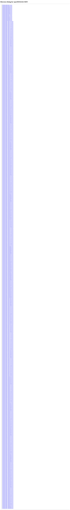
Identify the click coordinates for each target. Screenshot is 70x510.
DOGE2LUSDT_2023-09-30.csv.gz (7, 297)
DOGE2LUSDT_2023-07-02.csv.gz (7, 220)
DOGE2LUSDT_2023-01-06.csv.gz (7, 69)
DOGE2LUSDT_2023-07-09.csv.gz (7, 226)
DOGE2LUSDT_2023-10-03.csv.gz (7, 300)
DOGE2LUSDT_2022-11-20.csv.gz (7, 29)
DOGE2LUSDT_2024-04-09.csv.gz (7, 461)
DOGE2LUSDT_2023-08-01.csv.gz (7, 246)
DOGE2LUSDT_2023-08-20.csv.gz (7, 262)
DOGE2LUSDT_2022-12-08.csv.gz (7, 45)
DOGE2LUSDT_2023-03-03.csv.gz (7, 117)
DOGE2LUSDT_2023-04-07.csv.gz (7, 147)
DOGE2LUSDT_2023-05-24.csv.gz (7, 187)
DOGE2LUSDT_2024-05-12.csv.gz (7, 489)
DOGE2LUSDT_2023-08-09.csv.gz (7, 253)
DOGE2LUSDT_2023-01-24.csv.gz (7, 85)
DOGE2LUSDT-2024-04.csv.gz (7, 19)
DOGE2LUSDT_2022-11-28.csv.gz (7, 36)
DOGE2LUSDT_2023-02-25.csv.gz (7, 112)
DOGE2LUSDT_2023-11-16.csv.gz (7, 337)
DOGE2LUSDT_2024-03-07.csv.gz (7, 433)
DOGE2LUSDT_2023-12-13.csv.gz (7, 360)
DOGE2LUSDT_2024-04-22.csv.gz (7, 472)
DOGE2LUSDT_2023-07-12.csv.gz (7, 229)
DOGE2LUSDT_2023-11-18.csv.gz (7, 339)
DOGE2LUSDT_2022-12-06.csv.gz (7, 43)
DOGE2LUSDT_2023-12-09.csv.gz (7, 357)
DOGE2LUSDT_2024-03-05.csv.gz (7, 431)
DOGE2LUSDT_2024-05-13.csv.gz (7, 490)
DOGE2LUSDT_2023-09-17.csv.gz (7, 286)
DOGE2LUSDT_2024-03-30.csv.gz (7, 452)
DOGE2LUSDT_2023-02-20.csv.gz (7, 108)
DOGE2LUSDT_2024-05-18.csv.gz (7, 494)
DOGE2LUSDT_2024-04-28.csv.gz (7, 477)
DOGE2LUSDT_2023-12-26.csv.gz (7, 371)
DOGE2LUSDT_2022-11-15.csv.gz (7, 25)
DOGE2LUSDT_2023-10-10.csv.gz (7, 306)
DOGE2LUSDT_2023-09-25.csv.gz (7, 293)
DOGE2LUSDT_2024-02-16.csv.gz (7, 416)
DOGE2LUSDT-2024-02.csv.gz (7, 17)
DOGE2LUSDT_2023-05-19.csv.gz (7, 183)
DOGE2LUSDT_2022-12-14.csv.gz (7, 50)
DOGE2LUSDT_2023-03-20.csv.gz (7, 132)
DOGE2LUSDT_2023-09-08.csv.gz (7, 278)
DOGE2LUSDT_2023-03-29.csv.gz (7, 139)
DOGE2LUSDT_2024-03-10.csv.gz (7, 435)
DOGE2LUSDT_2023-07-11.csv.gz (7, 228)
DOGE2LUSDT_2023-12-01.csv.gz (7, 350)
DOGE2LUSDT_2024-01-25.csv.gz (7, 397)
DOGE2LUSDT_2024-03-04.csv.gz (7, 430)
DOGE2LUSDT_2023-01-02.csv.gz (7, 66)
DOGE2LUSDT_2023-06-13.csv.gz (7, 204)
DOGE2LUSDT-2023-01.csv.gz (7, 6)
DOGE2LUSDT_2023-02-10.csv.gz (7, 99)
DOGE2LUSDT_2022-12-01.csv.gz (7, 39)
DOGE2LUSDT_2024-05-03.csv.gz (7, 481)
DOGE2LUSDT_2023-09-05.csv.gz (7, 276)
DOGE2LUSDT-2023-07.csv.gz (7, 11)
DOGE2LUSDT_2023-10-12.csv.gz (7, 307)
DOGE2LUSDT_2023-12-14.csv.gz (7, 361)
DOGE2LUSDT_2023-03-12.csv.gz (7, 125)
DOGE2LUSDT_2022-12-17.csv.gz (7, 52)
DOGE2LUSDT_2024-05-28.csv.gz (7, 503)
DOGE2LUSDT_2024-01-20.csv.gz (7, 393)
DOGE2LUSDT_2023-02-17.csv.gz (7, 105)
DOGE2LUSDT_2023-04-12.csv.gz (7, 151)
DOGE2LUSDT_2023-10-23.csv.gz (7, 317)
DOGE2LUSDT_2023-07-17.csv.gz (7, 233)
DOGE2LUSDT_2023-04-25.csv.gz (7, 162)
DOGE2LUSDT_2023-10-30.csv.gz (7, 323)
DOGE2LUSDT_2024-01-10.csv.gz (7, 384)
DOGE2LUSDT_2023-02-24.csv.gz (7, 111)
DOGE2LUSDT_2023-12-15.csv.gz (7, 362)
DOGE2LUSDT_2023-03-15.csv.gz (7, 127)
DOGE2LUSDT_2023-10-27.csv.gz (7, 320)
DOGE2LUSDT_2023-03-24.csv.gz (7, 135)
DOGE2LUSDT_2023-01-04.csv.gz (7, 68)
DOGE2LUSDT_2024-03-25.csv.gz (7, 448)
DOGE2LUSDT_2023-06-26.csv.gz (7, 215)
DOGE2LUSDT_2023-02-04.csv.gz (7, 94)
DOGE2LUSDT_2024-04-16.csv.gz (7, 467)
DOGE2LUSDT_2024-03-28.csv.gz (7, 451)
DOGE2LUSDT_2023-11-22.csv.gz (7, 342)
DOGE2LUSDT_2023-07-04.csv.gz (7, 222)
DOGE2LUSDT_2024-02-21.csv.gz (7, 420)
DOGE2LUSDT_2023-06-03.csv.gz (7, 196)
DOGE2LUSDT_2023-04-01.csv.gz (7, 142)
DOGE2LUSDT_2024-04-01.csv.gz (7, 454)
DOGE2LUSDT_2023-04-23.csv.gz (7, 161)
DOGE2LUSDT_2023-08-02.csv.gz (7, 247)
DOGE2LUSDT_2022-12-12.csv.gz (7, 48)
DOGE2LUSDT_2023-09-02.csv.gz (7, 273)
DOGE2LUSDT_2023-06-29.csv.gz (7, 218)
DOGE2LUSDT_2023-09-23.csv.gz (7, 291)
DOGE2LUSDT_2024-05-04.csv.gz (7, 482)
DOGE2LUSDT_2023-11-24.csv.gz (7, 344)
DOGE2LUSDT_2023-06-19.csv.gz (7, 209)
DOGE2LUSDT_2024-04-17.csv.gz (7, 468)
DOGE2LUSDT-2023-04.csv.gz (7, 9)
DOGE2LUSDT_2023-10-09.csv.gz (7, 305)
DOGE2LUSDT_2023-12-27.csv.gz (7, 372)
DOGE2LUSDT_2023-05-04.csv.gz (7, 170)
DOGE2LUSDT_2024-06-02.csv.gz (7, 507)
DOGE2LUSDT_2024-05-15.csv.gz (7, 492)
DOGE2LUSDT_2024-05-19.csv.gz (7, 495)
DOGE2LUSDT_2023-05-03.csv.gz (7, 169)
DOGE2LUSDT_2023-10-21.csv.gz (7, 315)
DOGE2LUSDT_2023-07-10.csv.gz (7, 227)
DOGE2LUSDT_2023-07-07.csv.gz (7, 225)
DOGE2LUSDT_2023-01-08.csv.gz (7, 71)
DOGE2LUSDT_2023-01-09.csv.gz (7, 72)
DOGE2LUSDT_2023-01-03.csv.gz (7, 67)
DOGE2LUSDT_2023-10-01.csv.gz (7, 298)
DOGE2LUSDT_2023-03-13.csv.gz (7, 126)
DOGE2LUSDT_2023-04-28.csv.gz (7, 165)
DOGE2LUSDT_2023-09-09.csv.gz (7, 279)
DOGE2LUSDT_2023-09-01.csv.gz (7, 272)
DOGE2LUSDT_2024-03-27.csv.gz (7, 450)
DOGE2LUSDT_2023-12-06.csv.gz (7, 354)
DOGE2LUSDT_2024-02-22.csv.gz (7, 421)
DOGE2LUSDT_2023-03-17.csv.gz (7, 129)
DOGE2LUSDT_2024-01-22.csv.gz (7, 394)
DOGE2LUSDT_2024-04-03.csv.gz (7, 456)
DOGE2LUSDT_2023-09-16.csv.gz (7, 285)
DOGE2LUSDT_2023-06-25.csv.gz (7, 214)
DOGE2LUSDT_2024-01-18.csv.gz (7, 391)
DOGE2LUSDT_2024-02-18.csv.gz (7, 417)
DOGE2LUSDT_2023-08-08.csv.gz (7, 252)
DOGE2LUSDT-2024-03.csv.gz (7, 18)
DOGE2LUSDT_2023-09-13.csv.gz (7, 283)
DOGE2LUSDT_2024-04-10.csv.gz (7, 462)
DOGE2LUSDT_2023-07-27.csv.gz (7, 242)
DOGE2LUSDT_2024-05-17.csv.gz (7, 493)
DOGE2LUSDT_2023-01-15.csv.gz (7, 77)
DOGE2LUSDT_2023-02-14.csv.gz (7, 103)
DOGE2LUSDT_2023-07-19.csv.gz (7, 235)
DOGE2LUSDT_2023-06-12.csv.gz (7, 203)
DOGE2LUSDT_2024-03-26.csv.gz (7, 449)
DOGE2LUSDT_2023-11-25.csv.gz (7, 345)
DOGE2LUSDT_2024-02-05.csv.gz (7, 406)
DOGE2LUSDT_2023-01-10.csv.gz (7, 73)
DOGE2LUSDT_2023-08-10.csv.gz (7, 254)
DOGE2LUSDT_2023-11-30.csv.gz (7, 349)
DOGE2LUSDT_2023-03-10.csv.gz (7, 123)
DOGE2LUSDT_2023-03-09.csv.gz (7, 122)
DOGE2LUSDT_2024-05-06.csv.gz (7, 484)
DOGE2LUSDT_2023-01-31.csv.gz (7, 91)
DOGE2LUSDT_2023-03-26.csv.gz (7, 137)
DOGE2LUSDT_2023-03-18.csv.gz (7, 130)
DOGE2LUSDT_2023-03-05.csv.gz (7, 119)
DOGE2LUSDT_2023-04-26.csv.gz (7, 163)
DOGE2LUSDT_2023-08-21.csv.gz (7, 263)
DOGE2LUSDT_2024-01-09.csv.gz (7, 383)
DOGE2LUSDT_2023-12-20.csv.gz (7, 366)
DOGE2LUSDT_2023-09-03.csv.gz (7, 274)
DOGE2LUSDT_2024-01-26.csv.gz (7, 398)
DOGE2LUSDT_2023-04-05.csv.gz (7, 145)
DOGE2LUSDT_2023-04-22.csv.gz (7, 160)
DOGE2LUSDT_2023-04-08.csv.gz (7, 148)
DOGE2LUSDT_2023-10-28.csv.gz (7, 321)
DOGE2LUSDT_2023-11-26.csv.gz (7, 346)
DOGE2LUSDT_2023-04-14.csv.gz (7, 153)
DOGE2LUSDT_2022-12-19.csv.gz (7, 54)
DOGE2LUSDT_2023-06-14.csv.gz (7, 205)
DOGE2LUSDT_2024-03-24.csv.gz (7, 447)
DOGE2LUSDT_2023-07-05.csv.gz (7, 223)
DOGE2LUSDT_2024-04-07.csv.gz (7, 459)
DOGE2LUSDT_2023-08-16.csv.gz (7, 259)
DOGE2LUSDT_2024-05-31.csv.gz (7, 505)
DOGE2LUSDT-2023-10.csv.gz (7, 14)
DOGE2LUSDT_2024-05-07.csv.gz (7, 485)
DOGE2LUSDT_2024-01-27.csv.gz (7, 399)
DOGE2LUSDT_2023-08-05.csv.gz (7, 249)
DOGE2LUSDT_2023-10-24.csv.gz (7, 318)
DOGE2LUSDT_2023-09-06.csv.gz (7, 277)
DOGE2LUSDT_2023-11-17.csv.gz (7, 338)
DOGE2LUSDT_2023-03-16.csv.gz (7, 128)
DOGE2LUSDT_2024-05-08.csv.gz (7, 486)
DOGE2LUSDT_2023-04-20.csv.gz (7, 158)
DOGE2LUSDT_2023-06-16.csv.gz (7, 207)
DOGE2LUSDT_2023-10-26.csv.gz (7, 319)
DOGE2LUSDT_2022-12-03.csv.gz (7, 40)
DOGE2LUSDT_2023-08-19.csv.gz (7, 261)
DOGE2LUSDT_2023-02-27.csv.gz (7, 114)
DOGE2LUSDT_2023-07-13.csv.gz (7, 230)
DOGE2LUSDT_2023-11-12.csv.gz (7, 334)
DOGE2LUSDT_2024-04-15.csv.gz (7, 466)
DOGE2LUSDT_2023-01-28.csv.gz (7, 88)
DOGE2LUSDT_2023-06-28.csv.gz (7, 217)
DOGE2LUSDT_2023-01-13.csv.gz (7, 75)
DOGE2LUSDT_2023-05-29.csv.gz (7, 191)
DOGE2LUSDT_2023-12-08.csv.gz (7, 356)
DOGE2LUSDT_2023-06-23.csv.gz (7, 213)
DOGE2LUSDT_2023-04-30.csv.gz (7, 167)
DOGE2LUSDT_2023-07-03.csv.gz (7, 221)
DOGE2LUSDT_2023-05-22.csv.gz (7, 185)
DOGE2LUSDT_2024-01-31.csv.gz (7, 402)
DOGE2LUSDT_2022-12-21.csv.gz (7, 56)
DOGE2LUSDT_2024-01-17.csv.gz (7, 390)
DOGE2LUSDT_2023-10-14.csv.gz (7, 309)
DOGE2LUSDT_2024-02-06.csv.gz (7, 407)
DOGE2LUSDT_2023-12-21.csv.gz (7, 367)
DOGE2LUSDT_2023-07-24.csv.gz (7, 239)
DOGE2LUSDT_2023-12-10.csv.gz (7, 358)
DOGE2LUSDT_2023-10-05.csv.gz (7, 301)
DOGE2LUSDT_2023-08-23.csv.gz (7, 265)
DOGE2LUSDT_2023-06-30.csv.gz (7, 219)
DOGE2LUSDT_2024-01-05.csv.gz (7, 380)
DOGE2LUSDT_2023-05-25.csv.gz (7, 188)
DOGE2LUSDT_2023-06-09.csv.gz (7, 201)
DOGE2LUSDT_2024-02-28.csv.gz (7, 426)
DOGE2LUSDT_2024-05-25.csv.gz (7, 500)
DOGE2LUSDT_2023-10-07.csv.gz (7, 303)
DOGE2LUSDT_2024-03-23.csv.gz (7, 446)
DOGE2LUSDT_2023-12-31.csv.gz (7, 376)
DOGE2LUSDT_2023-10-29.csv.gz (7, 322)
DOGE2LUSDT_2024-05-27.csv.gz (7, 502)
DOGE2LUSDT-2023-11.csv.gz (7, 15)
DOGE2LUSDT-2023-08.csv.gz (7, 12)
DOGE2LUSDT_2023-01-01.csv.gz (7, 65)
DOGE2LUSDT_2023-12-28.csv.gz (7, 373)
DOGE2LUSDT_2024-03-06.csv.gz (7, 432)
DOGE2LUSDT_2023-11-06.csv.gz (7, 329)
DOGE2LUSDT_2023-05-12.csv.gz (7, 177)
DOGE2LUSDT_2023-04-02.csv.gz (7, 143)
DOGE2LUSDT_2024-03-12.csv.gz (7, 437)
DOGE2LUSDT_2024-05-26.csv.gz (7, 501)
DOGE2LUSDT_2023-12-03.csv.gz (7, 352)
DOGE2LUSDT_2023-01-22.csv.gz (7, 83)
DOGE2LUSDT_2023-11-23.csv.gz (7, 343)
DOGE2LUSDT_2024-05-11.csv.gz (7, 488)
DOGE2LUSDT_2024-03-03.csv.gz (7, 429)
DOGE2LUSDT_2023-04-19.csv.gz (7, 157)
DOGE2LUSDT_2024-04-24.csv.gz (7, 474)
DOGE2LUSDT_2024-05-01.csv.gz (7, 480)
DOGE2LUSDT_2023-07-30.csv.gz (7, 244)
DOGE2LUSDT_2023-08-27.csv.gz (7, 268)
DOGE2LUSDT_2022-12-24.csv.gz (7, 58)
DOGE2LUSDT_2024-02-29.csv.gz (7, 427)
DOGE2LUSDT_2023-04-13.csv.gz (7, 152)
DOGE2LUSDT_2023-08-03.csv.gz (7, 248)
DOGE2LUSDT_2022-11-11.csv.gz (7, 22)
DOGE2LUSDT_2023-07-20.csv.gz (7, 236)
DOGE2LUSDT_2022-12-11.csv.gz (7, 47)
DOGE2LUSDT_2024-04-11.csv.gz (7, 463)
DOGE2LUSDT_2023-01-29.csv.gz (7, 89)
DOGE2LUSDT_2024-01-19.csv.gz (7, 392)
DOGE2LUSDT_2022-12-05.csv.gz (7, 42)
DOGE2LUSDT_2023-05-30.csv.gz (7, 192)
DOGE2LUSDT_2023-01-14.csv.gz (7, 76)
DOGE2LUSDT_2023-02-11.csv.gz (7, 100)
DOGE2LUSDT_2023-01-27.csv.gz (7, 87)
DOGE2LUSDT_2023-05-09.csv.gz (7, 174)
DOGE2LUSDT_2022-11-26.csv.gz (7, 34)
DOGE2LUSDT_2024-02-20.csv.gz (7, 419)
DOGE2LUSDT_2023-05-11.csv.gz (7, 176)
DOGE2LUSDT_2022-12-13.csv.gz (7, 49)
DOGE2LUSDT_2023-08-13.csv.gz (7, 256)
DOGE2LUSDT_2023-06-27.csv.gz (7, 216)
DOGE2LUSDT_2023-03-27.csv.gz (7, 138)
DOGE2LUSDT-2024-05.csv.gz (7, 20)
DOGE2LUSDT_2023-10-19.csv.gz (7, 313)
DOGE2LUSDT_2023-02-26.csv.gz (7, 113)
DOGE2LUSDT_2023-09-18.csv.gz (7, 287)
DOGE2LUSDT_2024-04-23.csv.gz (7, 473)
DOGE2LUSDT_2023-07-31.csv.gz (7, 245)
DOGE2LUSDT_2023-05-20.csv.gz (7, 184)
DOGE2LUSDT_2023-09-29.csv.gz (7, 296)
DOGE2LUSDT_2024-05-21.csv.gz (7, 497)
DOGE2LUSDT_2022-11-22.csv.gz (7, 31)
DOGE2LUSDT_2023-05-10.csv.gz (7, 175)
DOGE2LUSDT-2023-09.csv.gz (7, 13)
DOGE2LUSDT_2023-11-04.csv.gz (7, 327)
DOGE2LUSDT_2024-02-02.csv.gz (7, 404)
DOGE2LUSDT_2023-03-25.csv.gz (7, 136)
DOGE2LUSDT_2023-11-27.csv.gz (7, 347)
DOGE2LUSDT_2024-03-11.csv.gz (7, 436)
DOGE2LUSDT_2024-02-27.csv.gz (7, 425)
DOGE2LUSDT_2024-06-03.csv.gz (7, 508)
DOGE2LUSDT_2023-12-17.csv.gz (7, 364)
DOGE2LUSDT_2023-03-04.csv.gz (7, 118)
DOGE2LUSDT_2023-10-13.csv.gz (7, 308)
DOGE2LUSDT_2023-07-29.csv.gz (7, 243)
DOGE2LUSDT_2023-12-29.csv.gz (7, 374)
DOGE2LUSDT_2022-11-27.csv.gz (7, 35)
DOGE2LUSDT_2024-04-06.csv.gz (7, 458)
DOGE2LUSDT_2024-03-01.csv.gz (7, 428)
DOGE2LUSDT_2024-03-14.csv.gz (7, 439)
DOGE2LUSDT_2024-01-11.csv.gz (7, 385)
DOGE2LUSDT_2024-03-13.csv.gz (7, 438)
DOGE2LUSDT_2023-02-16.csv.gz (7, 104)
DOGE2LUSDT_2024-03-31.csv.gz (7, 453)
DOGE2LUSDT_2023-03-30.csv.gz (7, 140)
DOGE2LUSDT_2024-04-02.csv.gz (7, 455)
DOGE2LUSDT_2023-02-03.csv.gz (7, 93)
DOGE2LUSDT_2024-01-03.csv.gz (7, 378)
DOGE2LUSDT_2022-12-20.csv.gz (7, 55)
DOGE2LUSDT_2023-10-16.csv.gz (7, 311)
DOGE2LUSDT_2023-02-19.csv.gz (7, 107)
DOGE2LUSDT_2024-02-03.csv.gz (7, 405)
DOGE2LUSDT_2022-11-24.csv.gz (7, 33)
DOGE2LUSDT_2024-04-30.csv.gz (7, 479)
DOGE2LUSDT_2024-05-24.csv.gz (7, 499)
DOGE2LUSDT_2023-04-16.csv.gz (7, 155)
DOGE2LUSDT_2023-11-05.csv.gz (7, 328)
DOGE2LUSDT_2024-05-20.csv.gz (7, 496)
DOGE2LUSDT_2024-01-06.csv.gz (7, 381)
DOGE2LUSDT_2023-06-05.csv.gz (7, 197)
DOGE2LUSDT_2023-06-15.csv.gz (7, 206)
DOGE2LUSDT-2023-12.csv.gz (7, 16)
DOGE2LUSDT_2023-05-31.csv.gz (7, 193)
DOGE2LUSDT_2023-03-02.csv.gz (7, 116)
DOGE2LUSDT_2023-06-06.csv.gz (7, 198)
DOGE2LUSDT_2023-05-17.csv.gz (7, 181)
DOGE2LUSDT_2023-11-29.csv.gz (7, 348)
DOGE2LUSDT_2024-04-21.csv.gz (7, 471)
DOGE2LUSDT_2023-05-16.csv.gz (7, 180)
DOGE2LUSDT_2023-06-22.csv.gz (7, 212)
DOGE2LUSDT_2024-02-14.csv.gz (7, 414)
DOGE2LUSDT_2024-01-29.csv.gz (7, 400)
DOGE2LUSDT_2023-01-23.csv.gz (7, 84)
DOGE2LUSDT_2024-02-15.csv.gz (7, 415)
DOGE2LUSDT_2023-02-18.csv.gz (7, 106)
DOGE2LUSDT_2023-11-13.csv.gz (7, 335)
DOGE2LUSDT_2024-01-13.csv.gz (7, 387)
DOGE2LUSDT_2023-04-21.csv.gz (7, 159)
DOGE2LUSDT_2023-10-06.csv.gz (7, 302)
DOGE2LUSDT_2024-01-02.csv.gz (7, 377)
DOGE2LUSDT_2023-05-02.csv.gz (7, 168)
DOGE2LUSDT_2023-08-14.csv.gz (7, 257)
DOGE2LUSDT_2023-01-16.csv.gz (7, 78)
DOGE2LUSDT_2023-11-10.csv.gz (7, 332)
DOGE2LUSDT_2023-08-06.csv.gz (7, 250)
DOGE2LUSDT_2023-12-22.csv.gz (7, 368)
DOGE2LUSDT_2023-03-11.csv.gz (7, 124)
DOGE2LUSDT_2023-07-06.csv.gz (7, 224)
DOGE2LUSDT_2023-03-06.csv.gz (7, 120)
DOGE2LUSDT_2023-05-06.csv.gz (7, 172)
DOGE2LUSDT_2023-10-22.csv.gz (7, 316)
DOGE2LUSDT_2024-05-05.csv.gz (7, 483)
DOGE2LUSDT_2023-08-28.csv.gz (7, 269)
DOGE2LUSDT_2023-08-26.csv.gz (7, 267)
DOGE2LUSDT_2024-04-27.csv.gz (7, 476)
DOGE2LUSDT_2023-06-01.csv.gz (7, 194)
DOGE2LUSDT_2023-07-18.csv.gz (7, 234)
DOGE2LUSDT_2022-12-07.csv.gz (7, 44)
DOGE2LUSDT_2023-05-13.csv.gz (7, 178)
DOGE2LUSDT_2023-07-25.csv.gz (7, 240)
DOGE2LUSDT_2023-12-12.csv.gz (7, 359)
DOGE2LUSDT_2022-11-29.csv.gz (7, 37)
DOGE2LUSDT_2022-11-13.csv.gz (7, 23)
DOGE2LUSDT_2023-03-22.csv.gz (7, 133)
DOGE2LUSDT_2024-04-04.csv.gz (7, 457)
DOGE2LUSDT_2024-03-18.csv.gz (7, 442)
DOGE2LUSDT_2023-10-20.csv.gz (7, 314)
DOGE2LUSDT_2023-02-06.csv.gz (7, 96)
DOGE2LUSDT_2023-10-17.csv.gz (7, 312)
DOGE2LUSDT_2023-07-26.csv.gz (7, 241)
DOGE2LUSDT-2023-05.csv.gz (7, 10)
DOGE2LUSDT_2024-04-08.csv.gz (7, 460)
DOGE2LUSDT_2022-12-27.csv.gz (7, 61)
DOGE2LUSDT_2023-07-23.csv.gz (7, 238)
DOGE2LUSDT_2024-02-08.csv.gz (7, 409)
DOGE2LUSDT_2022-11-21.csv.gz (7, 30)
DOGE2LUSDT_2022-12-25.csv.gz (7, 59)
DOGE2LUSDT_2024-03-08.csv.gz (7, 434)
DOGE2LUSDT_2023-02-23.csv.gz (7, 110)
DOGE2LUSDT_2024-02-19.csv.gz (7, 418)
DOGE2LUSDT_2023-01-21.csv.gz (7, 82)
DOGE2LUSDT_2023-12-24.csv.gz (7, 370)
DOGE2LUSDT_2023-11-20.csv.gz (7, 341)
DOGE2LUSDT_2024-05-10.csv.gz (7, 487)
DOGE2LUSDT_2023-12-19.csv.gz (7, 365)
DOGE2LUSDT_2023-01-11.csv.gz (7, 74)
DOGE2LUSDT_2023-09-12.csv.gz (7, 282)
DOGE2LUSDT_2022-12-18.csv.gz (7, 53)
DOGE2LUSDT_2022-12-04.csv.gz (7, 41)
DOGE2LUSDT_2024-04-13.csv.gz (7, 464)
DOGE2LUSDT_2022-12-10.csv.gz (7, 46)
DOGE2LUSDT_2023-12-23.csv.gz (7, 369)
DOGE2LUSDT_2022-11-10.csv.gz (7, 21)
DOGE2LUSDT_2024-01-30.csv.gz (7, 401)
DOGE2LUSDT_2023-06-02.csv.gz (7, 195)
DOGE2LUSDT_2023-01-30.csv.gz (7, 90)
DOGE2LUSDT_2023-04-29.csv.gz (7, 166)
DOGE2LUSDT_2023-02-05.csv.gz (7, 95)
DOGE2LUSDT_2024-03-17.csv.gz (7, 441)
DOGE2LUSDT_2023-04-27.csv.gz (7, 164)
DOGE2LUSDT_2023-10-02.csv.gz (7, 299)
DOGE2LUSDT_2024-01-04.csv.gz (7, 379)
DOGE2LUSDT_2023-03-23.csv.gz (7, 134)
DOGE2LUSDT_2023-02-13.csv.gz (7, 102)
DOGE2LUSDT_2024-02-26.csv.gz (7, 424)
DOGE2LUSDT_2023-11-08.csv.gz (7, 330)
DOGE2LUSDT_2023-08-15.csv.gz (7, 258)
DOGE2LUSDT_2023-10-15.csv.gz (7, 310)
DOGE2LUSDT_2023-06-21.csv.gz (7, 211)
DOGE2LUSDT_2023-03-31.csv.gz (7, 141)
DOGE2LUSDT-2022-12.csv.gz (7, 5)
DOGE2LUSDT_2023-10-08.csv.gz (7, 304)
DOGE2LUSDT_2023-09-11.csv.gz (7, 281)
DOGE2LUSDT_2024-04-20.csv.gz (7, 470)
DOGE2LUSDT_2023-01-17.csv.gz (7, 79)
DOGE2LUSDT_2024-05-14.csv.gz (7, 491)
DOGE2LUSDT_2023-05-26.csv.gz (7, 189)
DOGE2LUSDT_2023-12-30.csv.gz (7, 375)
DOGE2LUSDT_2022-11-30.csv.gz (7, 38)
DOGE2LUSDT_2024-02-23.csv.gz (7, 422)
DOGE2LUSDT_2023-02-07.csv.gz (7, 97)
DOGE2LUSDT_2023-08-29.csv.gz (7, 270)
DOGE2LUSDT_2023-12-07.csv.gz (7, 355)
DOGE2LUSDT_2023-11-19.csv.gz (7, 340)
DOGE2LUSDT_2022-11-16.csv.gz (7, 26)
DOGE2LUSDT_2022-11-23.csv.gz (7, 32)
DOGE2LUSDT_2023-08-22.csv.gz (7, 264)
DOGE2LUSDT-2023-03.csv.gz (7, 8)
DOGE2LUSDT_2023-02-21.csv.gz (7, 109)
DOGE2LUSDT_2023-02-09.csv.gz (7, 98)
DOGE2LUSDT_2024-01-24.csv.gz (7, 396)
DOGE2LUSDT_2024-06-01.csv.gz (7, 506)
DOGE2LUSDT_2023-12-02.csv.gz (7, 351)
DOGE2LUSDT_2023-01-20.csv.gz (7, 81)
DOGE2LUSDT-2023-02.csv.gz (7, 7)
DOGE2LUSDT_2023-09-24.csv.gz (7, 292)
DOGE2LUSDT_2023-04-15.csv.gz (7, 154)
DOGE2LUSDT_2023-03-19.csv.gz (7, 131)
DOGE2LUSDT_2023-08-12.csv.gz (7, 255)
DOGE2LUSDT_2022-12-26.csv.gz (7, 60)
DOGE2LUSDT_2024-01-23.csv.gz (7, 395)
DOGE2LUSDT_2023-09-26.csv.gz (7, 294)
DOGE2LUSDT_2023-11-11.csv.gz (7, 333)
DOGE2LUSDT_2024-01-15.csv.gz (7, 388)
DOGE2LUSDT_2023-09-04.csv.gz (7, 275)
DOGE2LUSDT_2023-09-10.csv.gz (7, 280)
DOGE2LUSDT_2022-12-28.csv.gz (7, 62)
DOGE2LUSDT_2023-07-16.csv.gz (7, 232)
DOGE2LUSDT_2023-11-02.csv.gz (7, 325)
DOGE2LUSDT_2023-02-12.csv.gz (7, 101)
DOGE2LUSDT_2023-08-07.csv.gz (7, 251)
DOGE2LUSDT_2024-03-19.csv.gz (7, 443)
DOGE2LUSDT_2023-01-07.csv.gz (7, 70)
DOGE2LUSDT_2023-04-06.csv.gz (7, 146)
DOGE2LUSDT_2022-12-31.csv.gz (7, 64)
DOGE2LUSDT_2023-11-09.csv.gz (7, 331)
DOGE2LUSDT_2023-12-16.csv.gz (7, 363)
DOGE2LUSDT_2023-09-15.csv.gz (7, 284)
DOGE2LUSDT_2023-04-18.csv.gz (7, 156)
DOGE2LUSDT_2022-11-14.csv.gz (7, 24)
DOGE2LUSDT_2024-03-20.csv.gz (7, 444)
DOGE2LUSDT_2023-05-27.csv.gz (7, 190)
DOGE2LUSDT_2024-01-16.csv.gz (7, 389)
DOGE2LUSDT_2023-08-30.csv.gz (7, 271)
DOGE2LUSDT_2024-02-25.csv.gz (7, 423)
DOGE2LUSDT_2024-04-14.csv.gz (7, 465)
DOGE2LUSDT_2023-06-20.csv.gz (7, 210)
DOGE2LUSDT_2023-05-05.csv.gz (7, 171)
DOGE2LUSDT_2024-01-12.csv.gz (7, 386)
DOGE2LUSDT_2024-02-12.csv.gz (7, 412)
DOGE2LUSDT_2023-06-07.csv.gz (7, 199)
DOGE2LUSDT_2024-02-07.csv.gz (7, 408)
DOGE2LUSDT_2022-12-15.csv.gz (7, 51)
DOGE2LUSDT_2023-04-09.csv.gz (7, 149)
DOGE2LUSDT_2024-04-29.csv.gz (7, 478)
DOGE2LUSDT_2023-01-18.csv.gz (7, 80)
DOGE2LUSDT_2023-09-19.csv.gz (7, 288)
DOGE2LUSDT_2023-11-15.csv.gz (7, 336)
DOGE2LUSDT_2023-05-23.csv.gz (7, 186)
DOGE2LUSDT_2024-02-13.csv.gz (7, 413)
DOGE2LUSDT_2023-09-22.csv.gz (7, 290)
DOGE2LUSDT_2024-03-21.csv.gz (7, 445)
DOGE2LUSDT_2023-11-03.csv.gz (7, 326)
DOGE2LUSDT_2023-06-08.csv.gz (7, 200)
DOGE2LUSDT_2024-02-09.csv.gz (7, 410)
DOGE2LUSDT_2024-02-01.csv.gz (7, 403)
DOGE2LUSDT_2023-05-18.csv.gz (7, 182)
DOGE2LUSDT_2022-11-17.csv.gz (7, 27)
